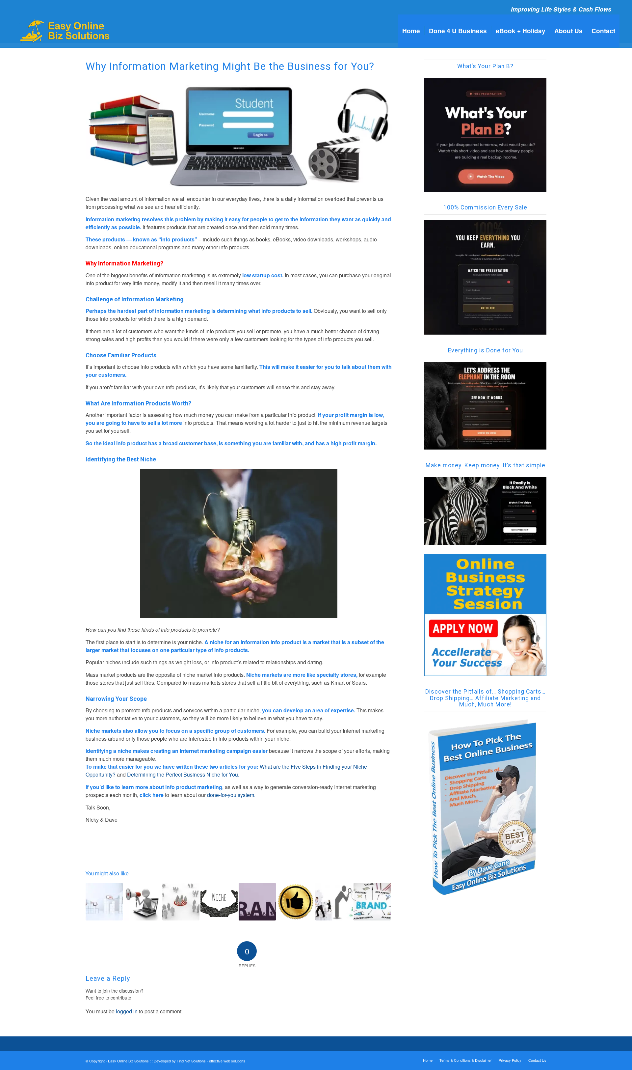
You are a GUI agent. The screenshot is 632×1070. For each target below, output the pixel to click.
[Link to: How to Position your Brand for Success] (372, 901)
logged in (127, 1011)
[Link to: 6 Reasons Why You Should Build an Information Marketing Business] (334, 901)
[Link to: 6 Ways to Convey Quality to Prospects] (295, 901)
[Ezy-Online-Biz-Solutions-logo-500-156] (65, 30)
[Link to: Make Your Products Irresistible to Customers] (142, 901)
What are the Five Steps (288, 766)
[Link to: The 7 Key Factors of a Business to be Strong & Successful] (104, 901)
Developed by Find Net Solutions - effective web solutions (199, 1060)
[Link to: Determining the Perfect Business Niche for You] (219, 900)
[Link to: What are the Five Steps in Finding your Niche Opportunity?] (180, 901)
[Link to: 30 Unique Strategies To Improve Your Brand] (257, 901)
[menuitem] (411, 30)
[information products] (239, 136)
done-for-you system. (231, 795)
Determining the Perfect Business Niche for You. (183, 774)
